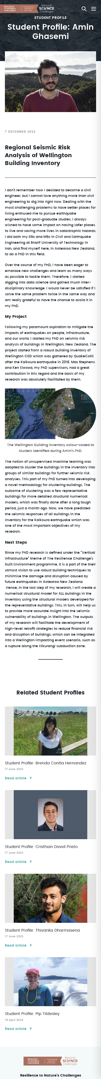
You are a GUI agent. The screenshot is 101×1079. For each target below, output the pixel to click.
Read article (15, 778)
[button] (84, 9)
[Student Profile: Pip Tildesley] (50, 981)
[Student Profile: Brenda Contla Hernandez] (50, 731)
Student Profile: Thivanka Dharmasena (42, 930)
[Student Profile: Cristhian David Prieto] (50, 814)
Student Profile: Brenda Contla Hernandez (45, 763)
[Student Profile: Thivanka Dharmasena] (50, 898)
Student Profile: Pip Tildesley (32, 1014)
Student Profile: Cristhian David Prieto (41, 847)
